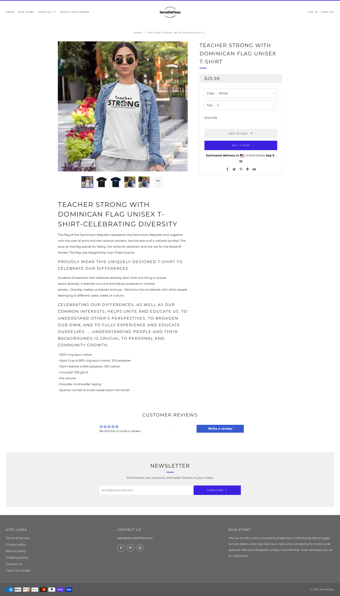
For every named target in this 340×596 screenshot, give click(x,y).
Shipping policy (17, 557)
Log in (313, 12)
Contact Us (14, 564)
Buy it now (241, 145)
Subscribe (215, 490)
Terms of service (17, 538)
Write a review (220, 428)
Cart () (328, 12)
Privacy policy (16, 544)
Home (10, 12)
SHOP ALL (45, 12)
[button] (87, 182)
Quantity (210, 117)
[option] (123, 106)
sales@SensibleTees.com (135, 538)
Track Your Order (74, 12)
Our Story (26, 12)
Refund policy (16, 551)
